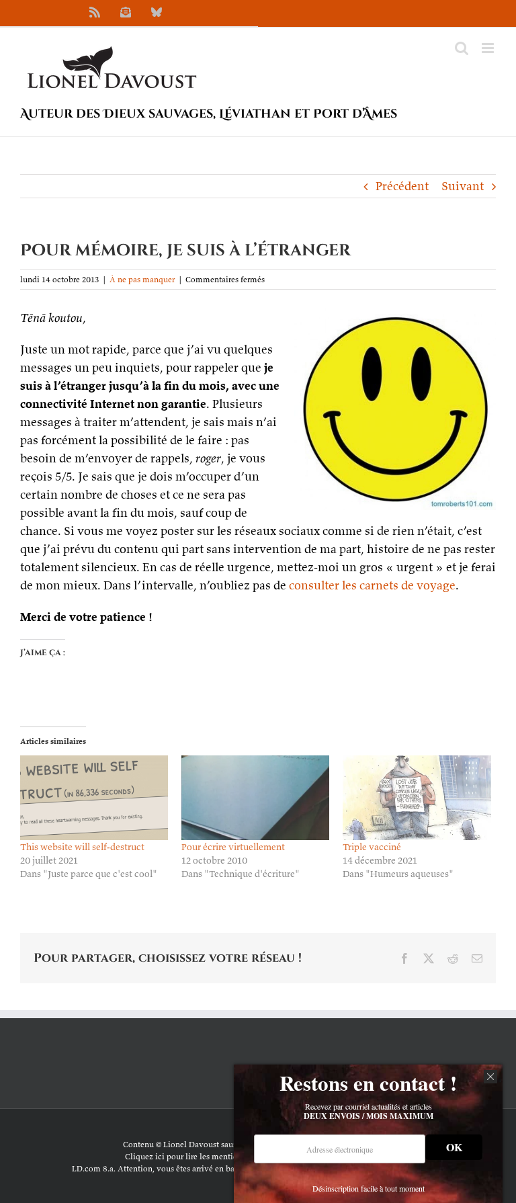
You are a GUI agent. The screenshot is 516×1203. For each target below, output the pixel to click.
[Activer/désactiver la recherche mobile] (461, 48)
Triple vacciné (372, 847)
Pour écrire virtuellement (233, 847)
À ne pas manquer (142, 279)
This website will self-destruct (82, 847)
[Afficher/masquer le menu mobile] (489, 48)
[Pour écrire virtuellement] (255, 797)
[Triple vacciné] (416, 797)
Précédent (402, 186)
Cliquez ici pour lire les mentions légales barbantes (217, 1156)
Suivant (462, 186)
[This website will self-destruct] (94, 797)
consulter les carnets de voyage (372, 585)
